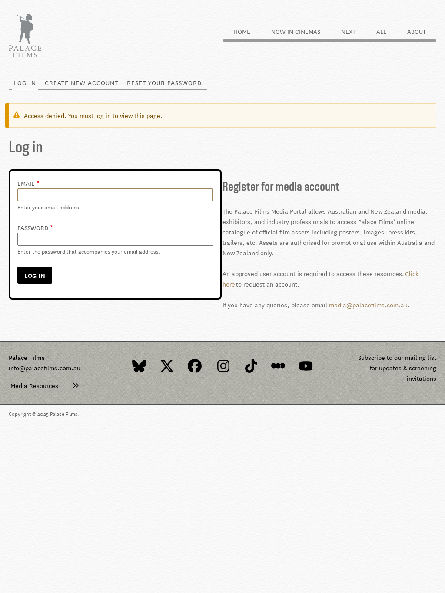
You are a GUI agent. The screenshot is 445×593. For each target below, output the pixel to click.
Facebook (195, 366)
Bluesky (139, 366)
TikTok (250, 366)
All (381, 31)
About (416, 31)
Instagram (222, 366)
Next (348, 31)
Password (32, 227)
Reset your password (164, 82)
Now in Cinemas (295, 31)
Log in (27, 82)
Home (241, 31)
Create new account (81, 82)
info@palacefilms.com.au (44, 367)
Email (25, 183)
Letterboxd (278, 366)
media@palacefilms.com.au (368, 305)
